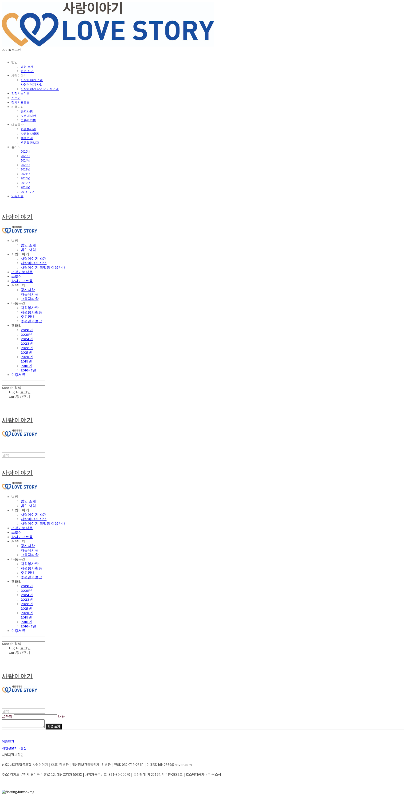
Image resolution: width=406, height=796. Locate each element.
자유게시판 (28, 116)
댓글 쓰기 (53, 726)
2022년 (25, 169)
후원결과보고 (30, 142)
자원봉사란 (28, 129)
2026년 (25, 151)
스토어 (15, 98)
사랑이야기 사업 (32, 84)
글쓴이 (7, 716)
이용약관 (8, 741)
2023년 (25, 165)
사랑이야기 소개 (32, 80)
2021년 (25, 174)
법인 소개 (27, 66)
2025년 (25, 156)
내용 (61, 716)
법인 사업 (27, 71)
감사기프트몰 (20, 102)
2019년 (25, 183)
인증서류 (17, 196)
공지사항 (27, 111)
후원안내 (27, 138)
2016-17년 (28, 191)
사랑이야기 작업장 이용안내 (40, 89)
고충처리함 (28, 120)
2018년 (25, 187)
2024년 (25, 160)
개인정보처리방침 (14, 748)
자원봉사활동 (30, 133)
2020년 (25, 178)
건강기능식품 (20, 93)
